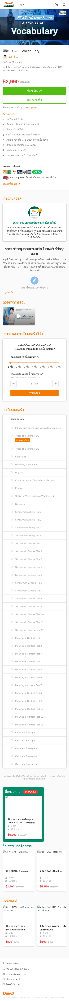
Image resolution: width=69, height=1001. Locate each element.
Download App (13, 963)
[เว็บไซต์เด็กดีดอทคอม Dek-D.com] (8, 993)
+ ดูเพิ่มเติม (8, 292)
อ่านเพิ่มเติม (40, 779)
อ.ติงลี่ (12, 56)
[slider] (10, 363)
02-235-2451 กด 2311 (17, 969)
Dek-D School (13, 984)
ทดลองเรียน (23, 440)
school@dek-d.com (16, 974)
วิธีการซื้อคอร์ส (10, 184)
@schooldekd (13, 979)
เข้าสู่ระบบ (32, 107)
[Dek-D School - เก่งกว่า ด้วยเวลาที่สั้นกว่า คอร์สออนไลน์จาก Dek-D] (9, 4)
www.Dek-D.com (9, 997)
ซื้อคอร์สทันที (34, 90)
